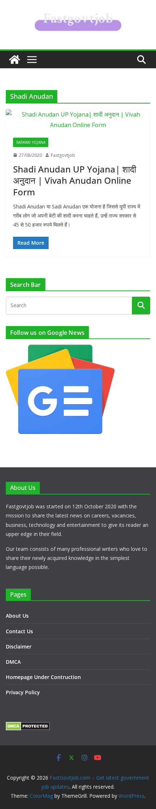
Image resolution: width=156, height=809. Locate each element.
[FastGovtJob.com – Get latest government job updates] (14, 59)
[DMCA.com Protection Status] (28, 726)
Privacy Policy (23, 692)
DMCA (13, 661)
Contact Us (19, 631)
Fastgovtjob (63, 155)
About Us (17, 615)
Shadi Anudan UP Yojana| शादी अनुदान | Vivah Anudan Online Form (74, 180)
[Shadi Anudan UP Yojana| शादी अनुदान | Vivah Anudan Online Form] (78, 119)
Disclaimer (19, 646)
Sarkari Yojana (30, 142)
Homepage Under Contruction (43, 677)
